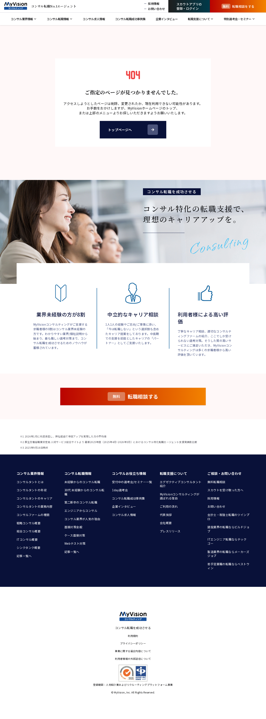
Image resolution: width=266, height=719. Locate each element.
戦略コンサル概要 (29, 523)
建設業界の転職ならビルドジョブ (228, 529)
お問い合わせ (216, 506)
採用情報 (213, 498)
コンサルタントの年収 (32, 490)
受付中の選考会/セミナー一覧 (132, 482)
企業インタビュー (124, 506)
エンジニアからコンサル (80, 510)
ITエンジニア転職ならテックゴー (226, 541)
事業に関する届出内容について (133, 651)
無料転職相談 (216, 482)
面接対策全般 (73, 527)
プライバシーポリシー (133, 643)
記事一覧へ (24, 556)
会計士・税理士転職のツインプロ (228, 517)
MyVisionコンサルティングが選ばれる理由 (180, 496)
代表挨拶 (166, 515)
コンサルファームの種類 (33, 515)
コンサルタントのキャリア (35, 498)
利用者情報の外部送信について (133, 658)
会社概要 (166, 523)
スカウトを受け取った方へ (225, 490)
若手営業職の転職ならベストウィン (228, 566)
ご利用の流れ (169, 506)
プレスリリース (170, 531)
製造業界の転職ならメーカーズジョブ (228, 554)
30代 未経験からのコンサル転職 (84, 492)
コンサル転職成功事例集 (128, 498)
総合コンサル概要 (29, 531)
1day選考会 (120, 490)
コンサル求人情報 (124, 515)
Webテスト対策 (75, 543)
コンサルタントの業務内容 (35, 506)
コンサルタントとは (30, 482)
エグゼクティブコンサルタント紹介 (181, 484)
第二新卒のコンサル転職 (80, 502)
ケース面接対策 (74, 535)
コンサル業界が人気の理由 (82, 519)
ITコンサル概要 (27, 539)
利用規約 (133, 636)
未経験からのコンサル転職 (82, 482)
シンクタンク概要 (28, 547)
